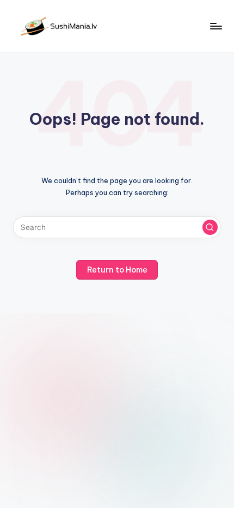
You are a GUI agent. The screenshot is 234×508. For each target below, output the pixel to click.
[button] (210, 227)
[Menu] (215, 26)
